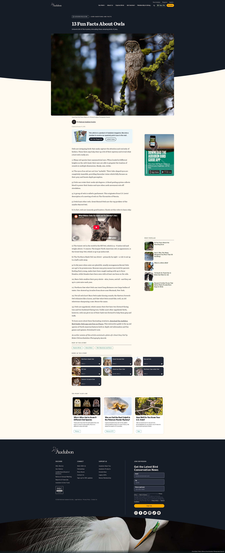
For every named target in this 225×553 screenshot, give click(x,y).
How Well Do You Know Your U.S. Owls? (149, 415)
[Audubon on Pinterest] (159, 513)
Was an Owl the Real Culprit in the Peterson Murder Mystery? (117, 415)
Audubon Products (105, 469)
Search (154, 5)
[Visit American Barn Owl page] (117, 371)
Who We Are (59, 466)
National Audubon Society (87, 122)
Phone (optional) (140, 487)
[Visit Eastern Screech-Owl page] (86, 381)
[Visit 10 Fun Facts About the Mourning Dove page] (159, 246)
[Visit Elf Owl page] (86, 371)
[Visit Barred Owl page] (149, 361)
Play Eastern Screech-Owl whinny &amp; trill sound (99, 384)
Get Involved (131, 5)
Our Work (101, 5)
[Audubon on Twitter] (145, 513)
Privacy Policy (86, 499)
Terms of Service (143, 495)
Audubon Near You (105, 466)
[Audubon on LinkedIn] (150, 513)
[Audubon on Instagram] (136, 513)
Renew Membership (105, 478)
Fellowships (81, 469)
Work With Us (81, 466)
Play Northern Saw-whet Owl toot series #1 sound (162, 374)
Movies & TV (110, 431)
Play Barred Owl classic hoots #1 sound (162, 364)
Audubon (56, 4)
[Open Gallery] (171, 36)
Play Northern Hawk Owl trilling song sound (99, 364)
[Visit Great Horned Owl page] (117, 361)
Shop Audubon (156, 2)
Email (136, 473)
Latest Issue (111, 139)
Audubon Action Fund (63, 483)
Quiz (139, 431)
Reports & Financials (62, 480)
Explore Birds (120, 5)
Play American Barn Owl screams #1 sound (131, 374)
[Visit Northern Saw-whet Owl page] (149, 371)
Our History (59, 469)
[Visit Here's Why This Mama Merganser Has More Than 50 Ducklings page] (159, 256)
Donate (170, 5)
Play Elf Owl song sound (99, 374)
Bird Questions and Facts (101, 16)
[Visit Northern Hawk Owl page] (86, 361)
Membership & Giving (143, 5)
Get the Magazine (96, 139)
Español (171, 2)
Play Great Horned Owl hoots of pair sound (131, 364)
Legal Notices (78, 499)
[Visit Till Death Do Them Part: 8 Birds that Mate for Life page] (159, 276)
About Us (110, 5)
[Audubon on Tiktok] (154, 513)
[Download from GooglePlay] (166, 171)
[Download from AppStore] (154, 171)
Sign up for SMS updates (85, 478)
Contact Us (80, 475)
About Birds (89, 347)
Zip (136, 480)
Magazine (164, 2)
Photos (77, 431)
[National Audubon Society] (74, 122)
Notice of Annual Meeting (64, 477)
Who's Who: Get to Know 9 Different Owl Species (86, 415)
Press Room (81, 472)
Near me (162, 5)
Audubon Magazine (81, 16)
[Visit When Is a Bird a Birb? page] (158, 266)
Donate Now (103, 472)
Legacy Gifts (103, 475)
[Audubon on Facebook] (140, 513)
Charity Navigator (59, 490)
